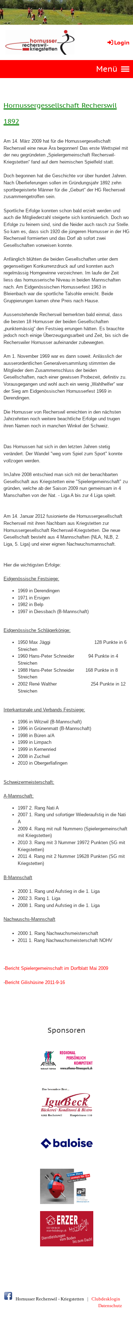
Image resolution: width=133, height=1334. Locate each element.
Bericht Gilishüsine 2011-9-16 (35, 982)
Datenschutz (110, 1305)
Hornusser (25, 1299)
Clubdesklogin (106, 1299)
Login (121, 42)
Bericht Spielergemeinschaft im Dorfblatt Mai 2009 (56, 968)
